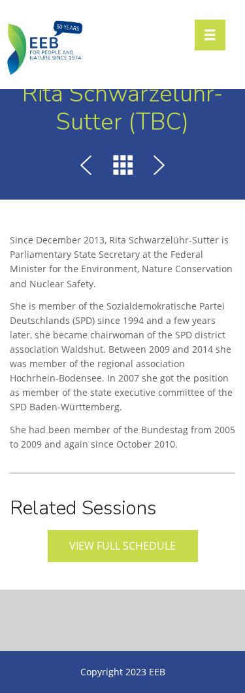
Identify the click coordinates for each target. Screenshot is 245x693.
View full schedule (122, 546)
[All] (123, 167)
